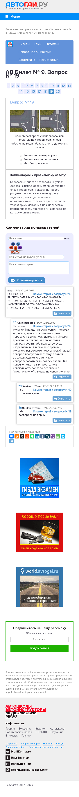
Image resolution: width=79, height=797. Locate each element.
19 (51, 91)
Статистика (27, 60)
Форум (60, 743)
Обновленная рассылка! (39, 633)
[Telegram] (11, 441)
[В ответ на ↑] (14, 322)
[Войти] (15, 247)
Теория (10, 728)
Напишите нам (21, 763)
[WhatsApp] (58, 436)
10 (52, 85)
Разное (26, 735)
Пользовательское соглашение (46, 747)
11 (57, 85)
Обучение (57, 732)
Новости (48, 743)
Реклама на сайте (15, 747)
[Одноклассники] (17, 436)
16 (33, 91)
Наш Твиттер (20, 757)
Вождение (25, 728)
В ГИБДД (41, 732)
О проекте (11, 743)
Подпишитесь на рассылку (29, 769)
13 (69, 85)
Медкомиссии (21, 713)
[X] (22, 436)
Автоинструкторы (26, 709)
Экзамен (52, 44)
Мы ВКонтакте (21, 751)
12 (63, 85)
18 (45, 91)
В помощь (12, 735)
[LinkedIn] (37, 436)
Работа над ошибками (35, 52)
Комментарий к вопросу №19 (52, 294)
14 (21, 91)
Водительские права (19, 732)
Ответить (64, 313)
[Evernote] (32, 436)
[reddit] (27, 436)
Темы (38, 44)
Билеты (24, 44)
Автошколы (19, 706)
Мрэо (11, 716)
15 (27, 91)
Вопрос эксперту (30, 743)
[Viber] (53, 436)
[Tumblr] (42, 436)
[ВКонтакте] (11, 436)
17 (39, 91)
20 (57, 91)
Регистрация (48, 60)
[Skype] (63, 436)
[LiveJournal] (47, 436)
